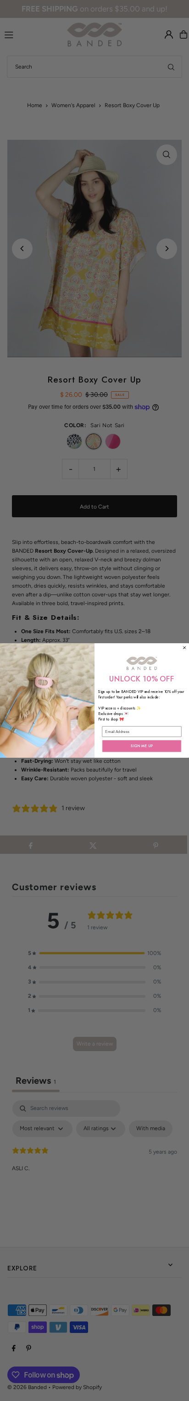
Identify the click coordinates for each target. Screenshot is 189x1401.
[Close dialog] (185, 648)
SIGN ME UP (142, 746)
